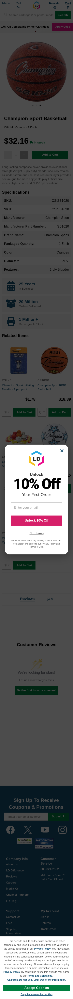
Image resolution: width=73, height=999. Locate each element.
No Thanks (37, 533)
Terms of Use (36, 547)
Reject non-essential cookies (37, 994)
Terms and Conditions (39, 975)
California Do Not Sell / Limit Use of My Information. (36, 979)
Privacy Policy (42, 948)
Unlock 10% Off (36, 520)
